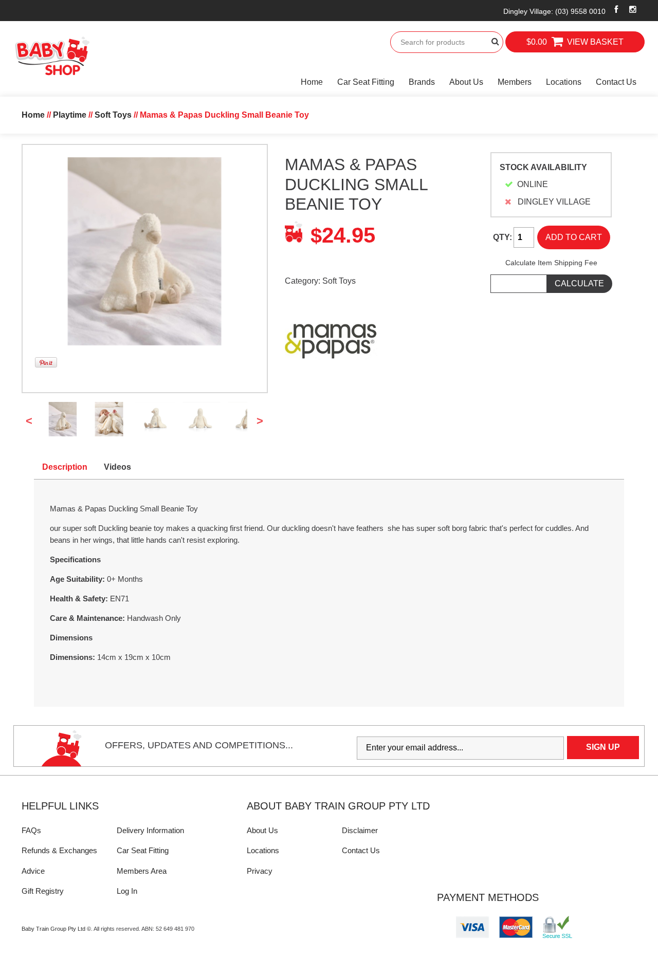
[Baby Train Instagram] (632, 9)
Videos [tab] (117, 467)
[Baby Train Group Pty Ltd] (51, 56)
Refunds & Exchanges (59, 850)
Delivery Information (150, 830)
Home (312, 82)
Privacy (259, 871)
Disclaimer (360, 830)
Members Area (142, 871)
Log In (127, 891)
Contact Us (616, 82)
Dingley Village (554, 11)
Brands (422, 82)
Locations (563, 82)
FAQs (31, 830)
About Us (466, 82)
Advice (33, 871)
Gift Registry (43, 891)
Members (515, 82)
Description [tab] (64, 467)
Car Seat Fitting (365, 82)
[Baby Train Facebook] (616, 9)
